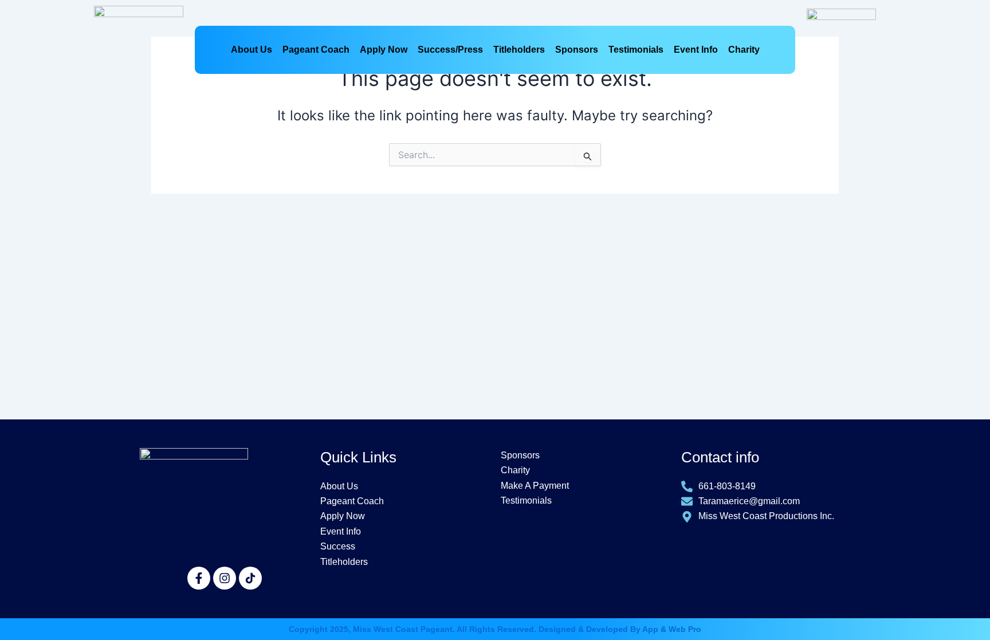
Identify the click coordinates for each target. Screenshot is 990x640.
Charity (744, 49)
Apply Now (383, 49)
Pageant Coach (315, 49)
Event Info (696, 49)
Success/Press (450, 49)
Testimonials (635, 49)
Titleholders (519, 49)
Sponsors (576, 49)
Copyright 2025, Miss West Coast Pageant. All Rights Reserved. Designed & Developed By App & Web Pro (495, 629)
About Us (251, 49)
